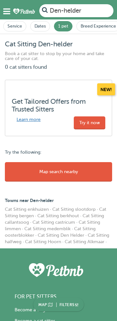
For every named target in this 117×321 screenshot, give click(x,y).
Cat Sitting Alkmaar (84, 241)
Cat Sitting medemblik (47, 228)
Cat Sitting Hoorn (43, 241)
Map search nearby (58, 171)
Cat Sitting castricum (53, 222)
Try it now (89, 122)
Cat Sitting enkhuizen (27, 209)
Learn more (29, 119)
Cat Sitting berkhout (58, 215)
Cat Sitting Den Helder (61, 235)
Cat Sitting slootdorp (74, 209)
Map (43, 305)
